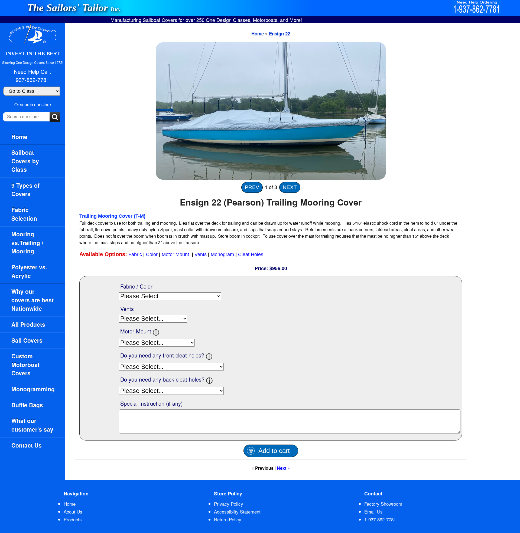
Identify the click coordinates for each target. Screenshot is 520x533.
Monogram (222, 254)
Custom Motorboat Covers (25, 364)
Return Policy (227, 519)
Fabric (135, 254)
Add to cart (274, 450)
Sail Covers (27, 340)
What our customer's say (32, 424)
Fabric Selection (24, 214)
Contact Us (26, 445)
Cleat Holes (250, 254)
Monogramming (33, 389)
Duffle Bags (27, 405)
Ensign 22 (279, 33)
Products (73, 519)
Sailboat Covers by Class (25, 160)
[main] (292, 251)
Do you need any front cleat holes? (162, 355)
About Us (73, 511)
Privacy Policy (228, 503)
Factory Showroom (383, 503)
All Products (28, 324)
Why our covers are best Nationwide (32, 299)
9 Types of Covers (25, 189)
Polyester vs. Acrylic (29, 271)
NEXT (290, 187)
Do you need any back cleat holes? (162, 379)
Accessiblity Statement (237, 511)
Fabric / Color (136, 286)
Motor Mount (176, 254)
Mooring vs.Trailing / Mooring (27, 242)
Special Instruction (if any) (151, 403)
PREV (252, 187)
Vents (200, 254)
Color (152, 254)
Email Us (373, 511)
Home (19, 137)
